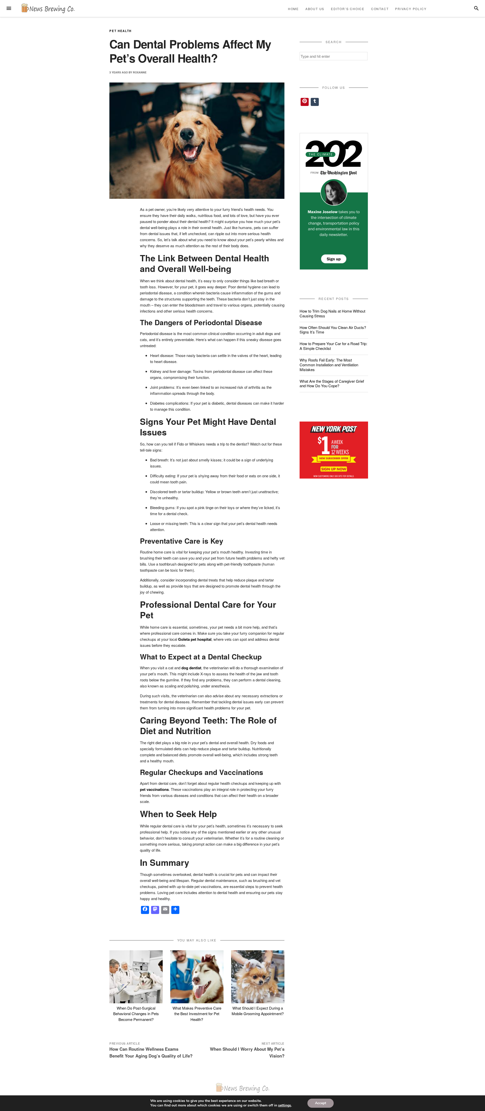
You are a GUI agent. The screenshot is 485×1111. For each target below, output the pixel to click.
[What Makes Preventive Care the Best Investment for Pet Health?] (197, 977)
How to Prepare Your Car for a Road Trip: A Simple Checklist (333, 346)
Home (293, 9)
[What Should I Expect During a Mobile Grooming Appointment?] (257, 977)
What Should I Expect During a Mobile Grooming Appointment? (258, 1010)
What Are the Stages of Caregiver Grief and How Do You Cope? (332, 383)
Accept (320, 1103)
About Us (314, 9)
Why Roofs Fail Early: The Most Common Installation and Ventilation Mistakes (329, 364)
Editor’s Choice (348, 9)
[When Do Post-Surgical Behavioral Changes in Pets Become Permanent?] (136, 977)
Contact (380, 9)
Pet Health (120, 31)
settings (284, 1105)
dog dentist (191, 668)
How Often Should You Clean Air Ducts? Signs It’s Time (333, 330)
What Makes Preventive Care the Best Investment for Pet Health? (197, 1013)
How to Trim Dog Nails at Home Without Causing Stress (332, 313)
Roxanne (140, 72)
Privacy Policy (410, 9)
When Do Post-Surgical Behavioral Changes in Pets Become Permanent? (136, 1013)
